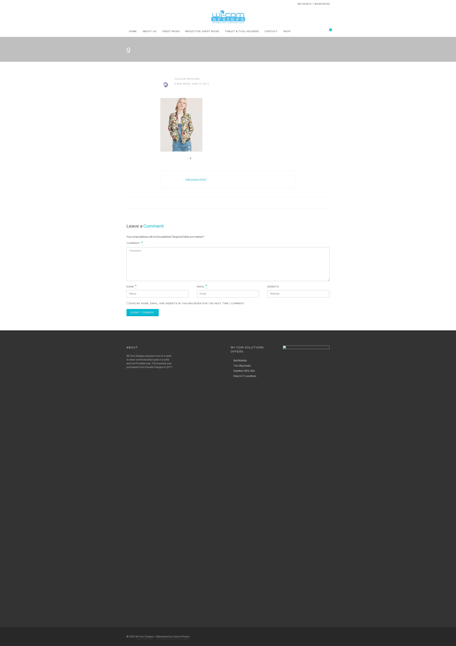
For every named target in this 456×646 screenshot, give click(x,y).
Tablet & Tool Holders (242, 31)
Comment (134, 243)
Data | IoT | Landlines (245, 376)
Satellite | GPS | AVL (244, 370)
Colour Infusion (187, 78)
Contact (271, 31)
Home (133, 31)
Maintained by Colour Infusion (173, 636)
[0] (328, 31)
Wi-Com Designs (144, 636)
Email (202, 286)
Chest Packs (171, 31)
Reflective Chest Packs (202, 31)
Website (273, 286)
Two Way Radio (242, 365)
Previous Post (196, 179)
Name (131, 286)
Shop (286, 31)
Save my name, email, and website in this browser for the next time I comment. (187, 303)
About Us (149, 31)
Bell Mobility (240, 360)
